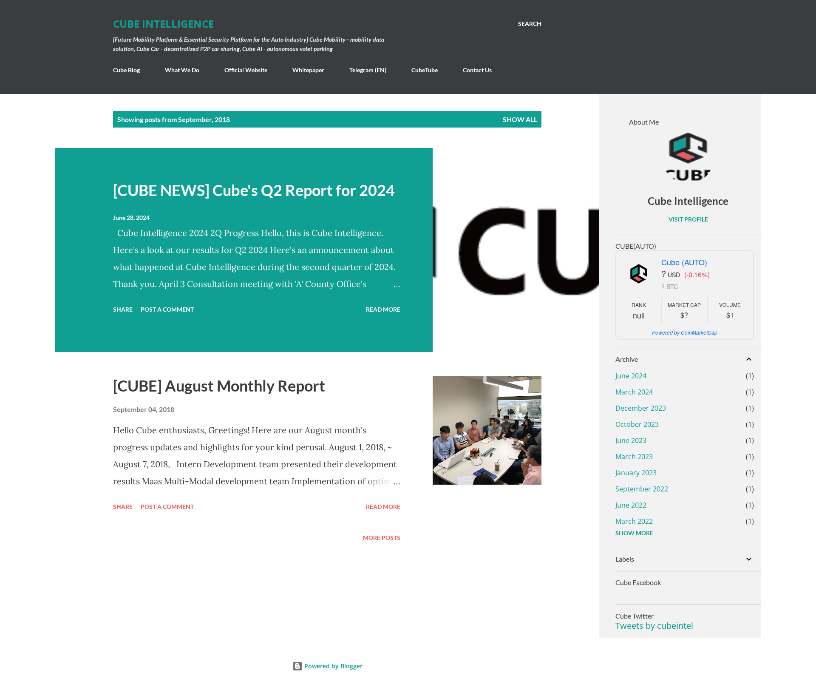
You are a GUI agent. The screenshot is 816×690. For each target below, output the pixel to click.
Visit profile (688, 219)
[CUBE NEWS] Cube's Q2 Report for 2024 (254, 190)
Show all (520, 119)
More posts (381, 537)
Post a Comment (167, 309)
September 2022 (641, 489)
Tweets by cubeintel (654, 625)
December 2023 (640, 408)
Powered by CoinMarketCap (684, 332)
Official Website (245, 70)
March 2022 (634, 521)
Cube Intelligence (163, 24)
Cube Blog (126, 70)
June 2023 (630, 440)
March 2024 (634, 392)
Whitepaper (308, 70)
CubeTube (424, 70)
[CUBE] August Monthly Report (219, 385)
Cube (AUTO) (684, 261)
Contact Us (477, 70)
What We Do (182, 70)
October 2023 (637, 424)
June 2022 (630, 505)
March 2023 (634, 456)
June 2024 (630, 375)
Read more (383, 309)
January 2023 (636, 472)
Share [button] (123, 309)
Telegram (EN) (367, 70)
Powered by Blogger (333, 666)
